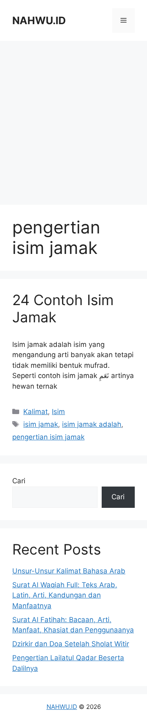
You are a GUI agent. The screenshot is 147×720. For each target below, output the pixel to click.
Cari (18, 481)
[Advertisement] (73, 123)
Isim (58, 412)
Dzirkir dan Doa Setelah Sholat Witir (70, 644)
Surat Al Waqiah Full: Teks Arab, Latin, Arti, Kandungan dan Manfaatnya (64, 595)
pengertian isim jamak (48, 437)
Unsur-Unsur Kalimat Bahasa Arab (68, 571)
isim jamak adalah (91, 424)
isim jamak (40, 424)
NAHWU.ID (39, 20)
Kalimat (35, 412)
